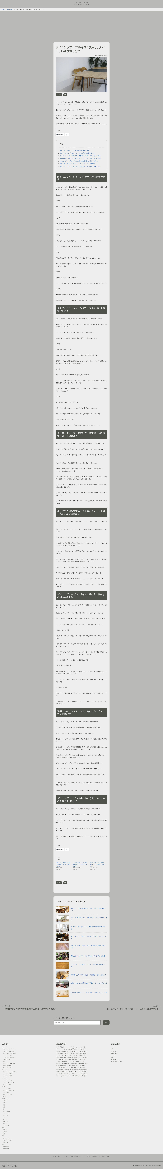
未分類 (3, 1134)
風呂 (3, 1144)
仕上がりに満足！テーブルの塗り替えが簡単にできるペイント (88, 993)
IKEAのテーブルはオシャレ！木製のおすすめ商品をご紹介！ (88, 928)
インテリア (5, 1047)
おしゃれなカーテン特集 (9, 1063)
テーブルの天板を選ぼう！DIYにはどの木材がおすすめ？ (70, 1061)
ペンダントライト (7, 1140)
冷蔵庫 (5, 1132)
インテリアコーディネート (9, 1049)
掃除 (4, 1105)
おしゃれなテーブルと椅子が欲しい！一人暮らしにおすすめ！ (71, 1053)
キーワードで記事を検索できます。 (64, 1018)
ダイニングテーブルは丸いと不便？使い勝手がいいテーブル (88, 937)
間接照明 (5, 1142)
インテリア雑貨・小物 (8, 1051)
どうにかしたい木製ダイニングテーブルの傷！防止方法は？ (88, 965)
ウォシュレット (7, 1088)
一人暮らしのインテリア (9, 1057)
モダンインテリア (7, 1055)
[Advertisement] (81, 26)
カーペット (5, 1069)
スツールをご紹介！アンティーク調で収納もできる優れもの (71, 1076)
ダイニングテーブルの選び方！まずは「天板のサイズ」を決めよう (80, 156)
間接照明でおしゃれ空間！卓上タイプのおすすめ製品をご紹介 (71, 1069)
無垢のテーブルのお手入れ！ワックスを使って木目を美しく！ (88, 909)
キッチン (4, 1078)
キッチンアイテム (7, 1080)
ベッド (5, 1123)
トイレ (3, 1086)
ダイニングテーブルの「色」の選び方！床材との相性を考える (79, 161)
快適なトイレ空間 (7, 1094)
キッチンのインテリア (8, 1082)
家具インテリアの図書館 (145, 1165)
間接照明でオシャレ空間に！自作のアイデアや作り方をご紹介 (71, 1063)
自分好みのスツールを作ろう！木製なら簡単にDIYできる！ (71, 1059)
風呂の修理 (6, 1146)
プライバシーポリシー (116, 1061)
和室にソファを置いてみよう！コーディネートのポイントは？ (71, 1051)
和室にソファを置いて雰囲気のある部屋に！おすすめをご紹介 (71, 1057)
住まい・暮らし (6, 1098)
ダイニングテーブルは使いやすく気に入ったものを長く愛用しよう (80, 166)
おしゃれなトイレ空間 (8, 1090)
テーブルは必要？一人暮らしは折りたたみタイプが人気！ (70, 1067)
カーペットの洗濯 (7, 1076)
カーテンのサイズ (7, 1065)
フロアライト (5, 1096)
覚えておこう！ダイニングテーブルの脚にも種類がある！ (77, 153)
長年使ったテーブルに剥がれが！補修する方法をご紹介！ (88, 975)
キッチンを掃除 (7, 1084)
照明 (3, 1136)
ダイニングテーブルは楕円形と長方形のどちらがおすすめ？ (97, 864)
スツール (5, 1115)
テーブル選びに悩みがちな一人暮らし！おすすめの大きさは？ (71, 1074)
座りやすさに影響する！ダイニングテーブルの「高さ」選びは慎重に (81, 158)
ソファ (5, 1117)
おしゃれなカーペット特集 (9, 1072)
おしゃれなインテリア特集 (9, 1053)
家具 (8, 9)
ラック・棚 (6, 1125)
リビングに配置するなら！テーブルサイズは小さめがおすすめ (88, 918)
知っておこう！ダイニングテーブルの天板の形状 (75, 150)
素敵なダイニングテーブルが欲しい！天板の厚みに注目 (88, 956)
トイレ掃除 (6, 1092)
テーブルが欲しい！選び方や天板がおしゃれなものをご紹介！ (80, 864)
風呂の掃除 (6, 1148)
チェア (5, 1119)
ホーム (3, 9)
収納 (4, 1103)
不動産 (5, 1101)
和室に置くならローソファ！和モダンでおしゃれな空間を (70, 1047)
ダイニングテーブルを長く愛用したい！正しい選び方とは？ (71, 1055)
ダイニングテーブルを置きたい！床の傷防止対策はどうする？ (88, 946)
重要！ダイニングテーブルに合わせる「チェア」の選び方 (77, 164)
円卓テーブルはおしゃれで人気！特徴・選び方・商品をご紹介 (63, 864)
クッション (6, 1113)
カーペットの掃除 (7, 1074)
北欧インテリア (7, 1059)
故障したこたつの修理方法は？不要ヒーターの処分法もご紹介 (88, 984)
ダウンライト (6, 1138)
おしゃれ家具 (6, 1111)
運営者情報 (113, 1059)
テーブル (12, 9)
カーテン (4, 1061)
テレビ (5, 1129)
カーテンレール (7, 1067)
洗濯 (4, 1107)
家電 (3, 1127)
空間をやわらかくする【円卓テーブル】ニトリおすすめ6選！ (71, 1072)
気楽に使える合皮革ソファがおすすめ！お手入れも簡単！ (70, 1065)
